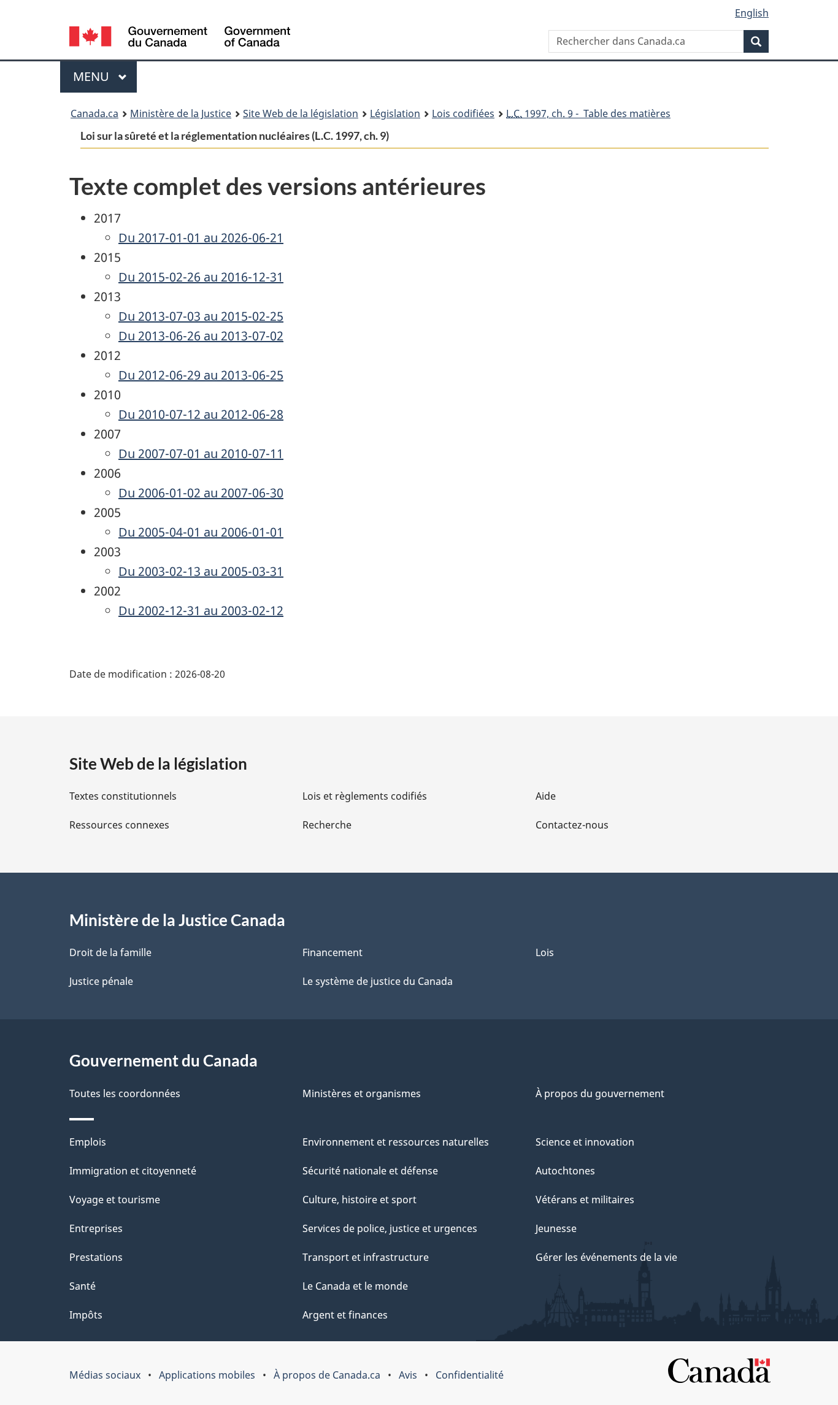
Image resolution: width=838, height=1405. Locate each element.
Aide (546, 796)
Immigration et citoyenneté (132, 1170)
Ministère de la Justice (180, 113)
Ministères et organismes (361, 1093)
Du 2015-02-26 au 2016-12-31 (200, 277)
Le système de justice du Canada (377, 981)
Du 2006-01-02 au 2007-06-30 (200, 492)
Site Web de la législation (300, 113)
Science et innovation (585, 1142)
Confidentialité (470, 1375)
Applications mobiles (207, 1375)
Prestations (96, 1257)
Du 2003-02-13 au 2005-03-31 (200, 571)
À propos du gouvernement (600, 1093)
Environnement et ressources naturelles (395, 1142)
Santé (82, 1286)
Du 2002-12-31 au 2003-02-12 (200, 610)
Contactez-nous (572, 825)
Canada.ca (94, 113)
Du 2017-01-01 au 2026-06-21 (200, 237)
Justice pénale (101, 981)
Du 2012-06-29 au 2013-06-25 (200, 375)
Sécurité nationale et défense (370, 1170)
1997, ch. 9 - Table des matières (588, 113)
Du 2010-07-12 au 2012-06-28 (200, 414)
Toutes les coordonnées (124, 1093)
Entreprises (96, 1228)
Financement (332, 952)
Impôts (85, 1315)
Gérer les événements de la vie (606, 1257)
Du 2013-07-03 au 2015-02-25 (200, 316)
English (752, 13)
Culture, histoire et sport (359, 1199)
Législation (395, 113)
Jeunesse (556, 1228)
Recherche (327, 825)
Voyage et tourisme (114, 1199)
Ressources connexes (119, 825)
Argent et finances (345, 1315)
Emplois (87, 1142)
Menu (105, 76)
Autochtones (565, 1170)
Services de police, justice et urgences (389, 1228)
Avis (408, 1375)
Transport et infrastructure (365, 1257)
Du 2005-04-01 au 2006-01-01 (200, 532)
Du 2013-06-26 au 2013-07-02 (200, 335)
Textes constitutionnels (123, 796)
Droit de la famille (110, 952)
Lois (545, 952)
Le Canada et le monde (355, 1286)
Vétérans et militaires (585, 1199)
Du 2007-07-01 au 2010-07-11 (200, 453)
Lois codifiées (463, 113)
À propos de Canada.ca (327, 1375)
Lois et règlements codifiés (364, 796)
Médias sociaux (104, 1375)
